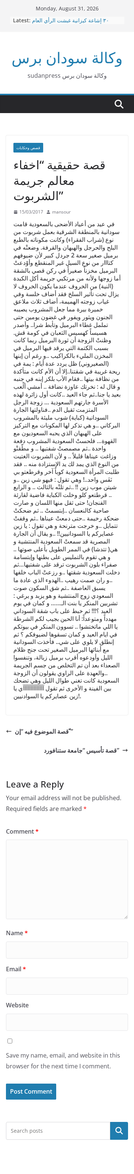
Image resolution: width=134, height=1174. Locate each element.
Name (17, 933)
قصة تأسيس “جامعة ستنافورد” (81, 750)
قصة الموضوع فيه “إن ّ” (44, 731)
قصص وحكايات (28, 147)
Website (17, 1005)
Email (16, 969)
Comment (22, 831)
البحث (119, 1131)
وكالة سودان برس (67, 57)
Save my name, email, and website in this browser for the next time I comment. (63, 1060)
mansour (61, 212)
